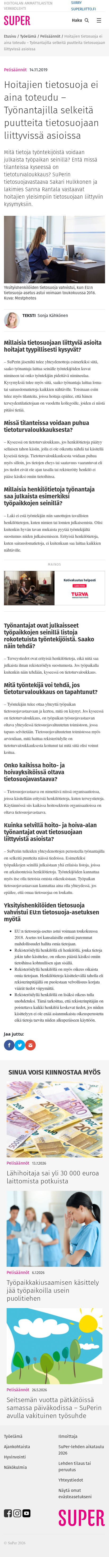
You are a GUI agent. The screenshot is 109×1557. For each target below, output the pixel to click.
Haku (77, 20)
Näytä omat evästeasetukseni (75, 1493)
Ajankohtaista (17, 1447)
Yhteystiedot (70, 1480)
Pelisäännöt (50, 36)
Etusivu (10, 36)
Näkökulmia (15, 1467)
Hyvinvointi (15, 1457)
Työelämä (28, 36)
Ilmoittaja (68, 1436)
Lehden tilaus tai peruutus (74, 1466)
